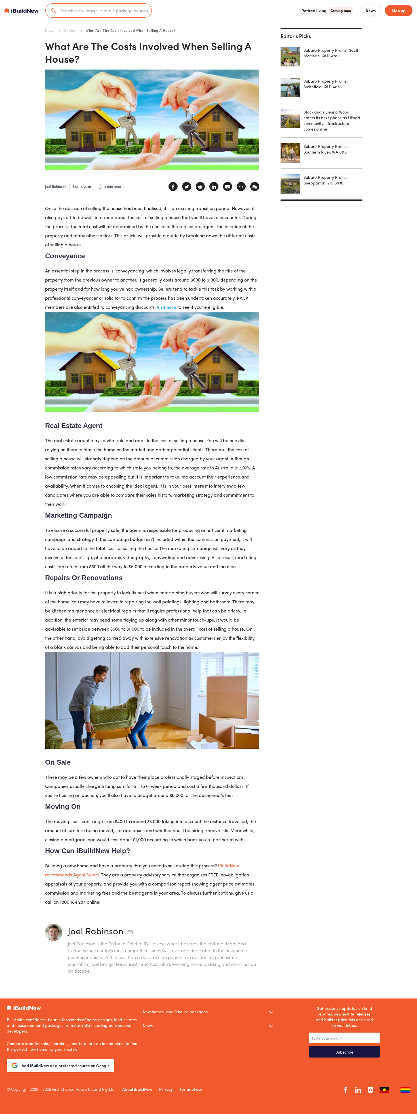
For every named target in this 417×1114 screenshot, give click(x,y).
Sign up (399, 10)
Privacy (166, 1089)
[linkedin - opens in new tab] (358, 1089)
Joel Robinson (95, 930)
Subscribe (344, 1052)
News (49, 30)
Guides (70, 30)
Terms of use (191, 1089)
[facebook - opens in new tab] (345, 1089)
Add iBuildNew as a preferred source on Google (66, 1065)
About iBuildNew (137, 1089)
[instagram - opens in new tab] (370, 1089)
